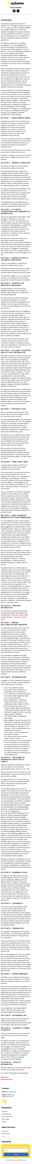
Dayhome (5, 1111)
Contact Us (5, 1131)
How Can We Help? (16, 7)
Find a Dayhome (6, 1114)
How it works (5, 1119)
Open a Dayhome (7, 1117)
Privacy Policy (6, 1133)
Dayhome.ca (5, 1077)
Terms (4, 1136)
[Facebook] (14, 10)
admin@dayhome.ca (18, 1070)
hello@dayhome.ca (7, 1079)
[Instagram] (18, 10)
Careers (4, 1122)
